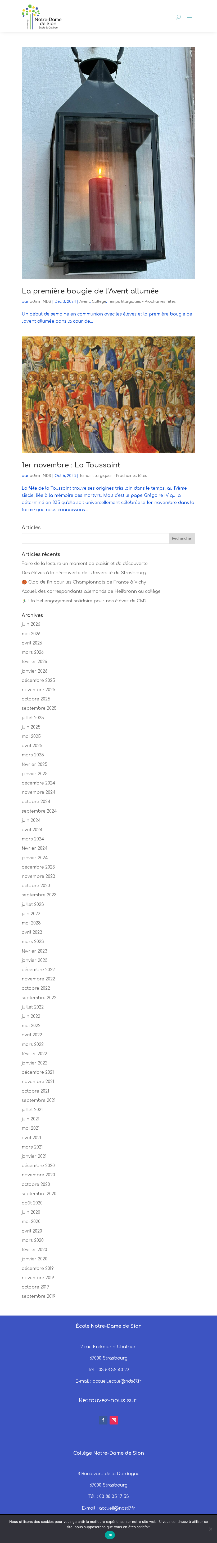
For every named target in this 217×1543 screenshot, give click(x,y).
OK (109, 1535)
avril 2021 (31, 1138)
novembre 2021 (38, 1081)
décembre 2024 (38, 783)
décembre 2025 (38, 680)
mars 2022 (33, 1044)
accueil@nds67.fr (117, 1508)
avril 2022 (32, 1035)
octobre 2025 (36, 699)
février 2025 (34, 764)
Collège (99, 302)
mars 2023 (33, 941)
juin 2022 (31, 1016)
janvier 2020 (34, 1259)
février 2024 (35, 848)
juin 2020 (31, 1212)
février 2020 (34, 1249)
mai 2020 (31, 1221)
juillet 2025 (33, 718)
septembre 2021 (39, 1100)
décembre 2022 (38, 969)
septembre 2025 (39, 708)
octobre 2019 (35, 1287)
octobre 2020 (36, 1184)
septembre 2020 (39, 1193)
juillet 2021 (32, 1109)
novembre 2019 (38, 1277)
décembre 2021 (38, 1072)
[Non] (210, 1529)
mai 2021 (31, 1128)
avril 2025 (32, 745)
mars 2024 (33, 839)
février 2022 (34, 1053)
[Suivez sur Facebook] (103, 1420)
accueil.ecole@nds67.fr (117, 1381)
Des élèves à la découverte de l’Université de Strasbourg (84, 573)
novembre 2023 (38, 876)
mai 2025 (31, 736)
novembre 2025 (38, 689)
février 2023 (34, 951)
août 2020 (32, 1203)
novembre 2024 (39, 792)
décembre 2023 (38, 867)
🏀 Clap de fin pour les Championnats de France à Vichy (84, 582)
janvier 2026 (34, 671)
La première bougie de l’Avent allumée (90, 291)
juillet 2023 (33, 904)
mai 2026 (31, 634)
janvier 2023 (35, 960)
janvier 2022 (34, 1063)
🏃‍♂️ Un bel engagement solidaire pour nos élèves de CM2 (84, 601)
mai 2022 (31, 1025)
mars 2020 (33, 1240)
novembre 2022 (38, 979)
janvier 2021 (34, 1156)
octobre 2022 (36, 988)
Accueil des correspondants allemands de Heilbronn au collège (91, 591)
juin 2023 (31, 913)
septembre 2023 (39, 895)
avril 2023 (32, 932)
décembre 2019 (38, 1268)
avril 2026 (32, 643)
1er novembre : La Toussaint (71, 465)
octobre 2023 (36, 885)
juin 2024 (31, 820)
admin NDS (40, 302)
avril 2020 (32, 1231)
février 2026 (34, 661)
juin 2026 (31, 624)
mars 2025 (33, 755)
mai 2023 (31, 923)
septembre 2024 (39, 811)
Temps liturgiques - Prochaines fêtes (142, 302)
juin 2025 (31, 727)
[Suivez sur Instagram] (114, 1420)
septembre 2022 (39, 998)
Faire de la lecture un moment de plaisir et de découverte (85, 563)
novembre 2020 (38, 1175)
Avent (84, 302)
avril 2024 (32, 829)
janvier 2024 (35, 858)
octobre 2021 (35, 1091)
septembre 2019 (38, 1296)
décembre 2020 (38, 1165)
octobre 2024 (36, 801)
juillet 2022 (33, 1007)
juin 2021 (30, 1119)
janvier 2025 (35, 774)
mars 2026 (33, 652)
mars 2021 (32, 1147)
